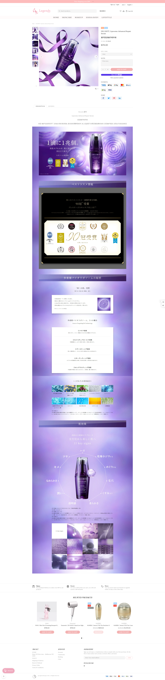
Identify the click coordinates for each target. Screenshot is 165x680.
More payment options (116, 77)
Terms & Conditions (38, 667)
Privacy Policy (36, 665)
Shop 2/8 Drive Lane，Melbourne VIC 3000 (43, 655)
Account (60, 652)
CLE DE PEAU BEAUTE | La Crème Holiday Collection (95, 625)
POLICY (34, 658)
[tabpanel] (44, 619)
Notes (103, 58)
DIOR (121, 623)
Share (103, 95)
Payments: (104, 82)
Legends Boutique (43, 11)
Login (117, 4)
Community (61, 654)
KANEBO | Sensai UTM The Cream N (43, 625)
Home (33, 23)
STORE (34, 652)
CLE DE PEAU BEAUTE (95, 623)
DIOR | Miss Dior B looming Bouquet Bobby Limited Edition (121, 625)
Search (102, 11)
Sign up (113, 4)
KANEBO (43, 623)
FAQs (59, 659)
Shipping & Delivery (37, 660)
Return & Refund (37, 663)
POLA (69, 623)
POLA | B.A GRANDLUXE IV (70, 625)
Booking (60, 657)
